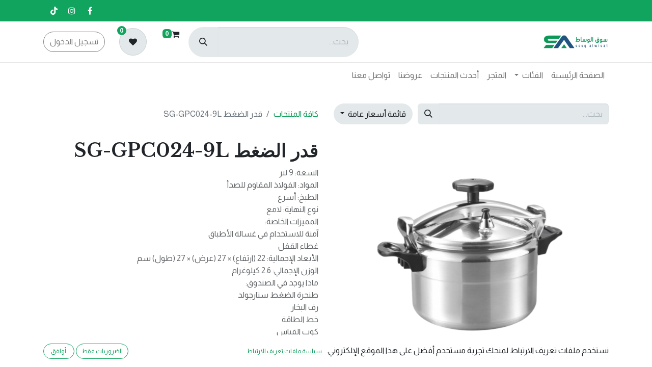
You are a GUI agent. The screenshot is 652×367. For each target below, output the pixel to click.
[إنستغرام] (72, 11)
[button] (588, 241)
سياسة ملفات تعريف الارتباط (284, 351)
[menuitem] (578, 75)
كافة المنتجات (296, 114)
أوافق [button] (58, 351)
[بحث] (203, 42)
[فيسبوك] (90, 11)
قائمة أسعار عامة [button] (376, 114)
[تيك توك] (54, 11)
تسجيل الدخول (74, 41)
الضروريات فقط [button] (102, 351)
